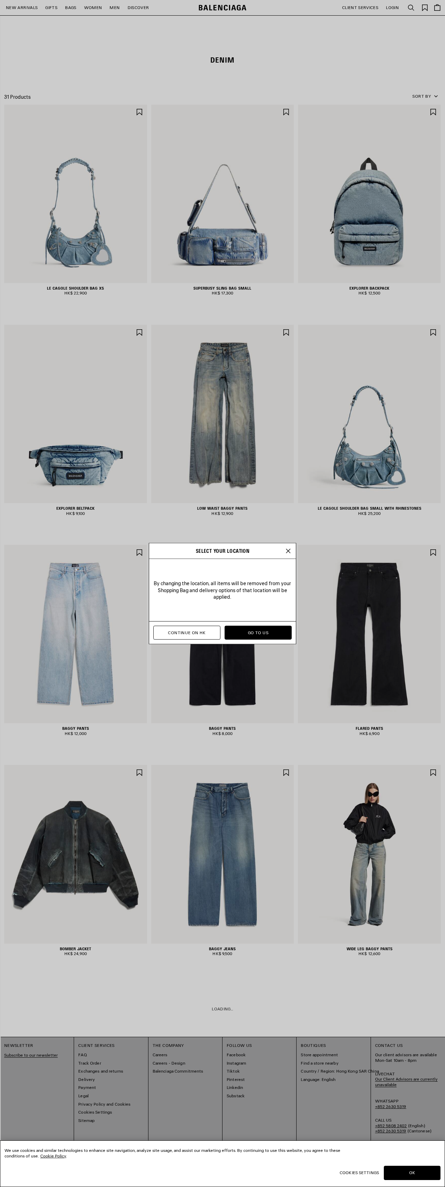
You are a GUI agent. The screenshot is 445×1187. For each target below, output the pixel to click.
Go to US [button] (258, 632)
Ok (412, 1172)
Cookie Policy (53, 1155)
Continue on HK (186, 632)
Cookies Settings (359, 1172)
